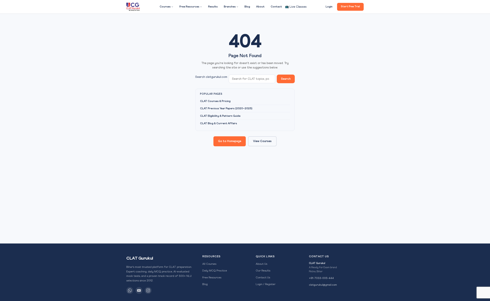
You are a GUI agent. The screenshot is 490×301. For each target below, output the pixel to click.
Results (213, 6)
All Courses (209, 264)
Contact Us (263, 277)
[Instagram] (148, 290)
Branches (230, 6)
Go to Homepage (229, 141)
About (260, 6)
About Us (261, 264)
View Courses (262, 141)
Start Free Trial (350, 6)
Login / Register (265, 284)
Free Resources (189, 6)
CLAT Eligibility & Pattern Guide (220, 116)
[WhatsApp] (129, 290)
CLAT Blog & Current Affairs (218, 123)
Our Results (263, 270)
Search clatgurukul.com (211, 76)
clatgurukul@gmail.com (323, 285)
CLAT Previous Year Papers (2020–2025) (226, 108)
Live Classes (296, 6)
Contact (276, 6)
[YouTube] (139, 290)
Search (286, 78)
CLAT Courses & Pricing (215, 101)
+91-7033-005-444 (321, 278)
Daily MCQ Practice (214, 270)
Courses (165, 6)
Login (329, 6)
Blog (247, 6)
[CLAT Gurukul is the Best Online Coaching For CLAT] (133, 7)
